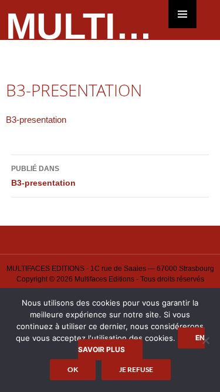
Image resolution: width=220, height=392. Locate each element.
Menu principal (182, 14)
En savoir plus (141, 343)
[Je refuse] (205, 340)
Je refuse (136, 369)
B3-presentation (36, 120)
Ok (72, 369)
